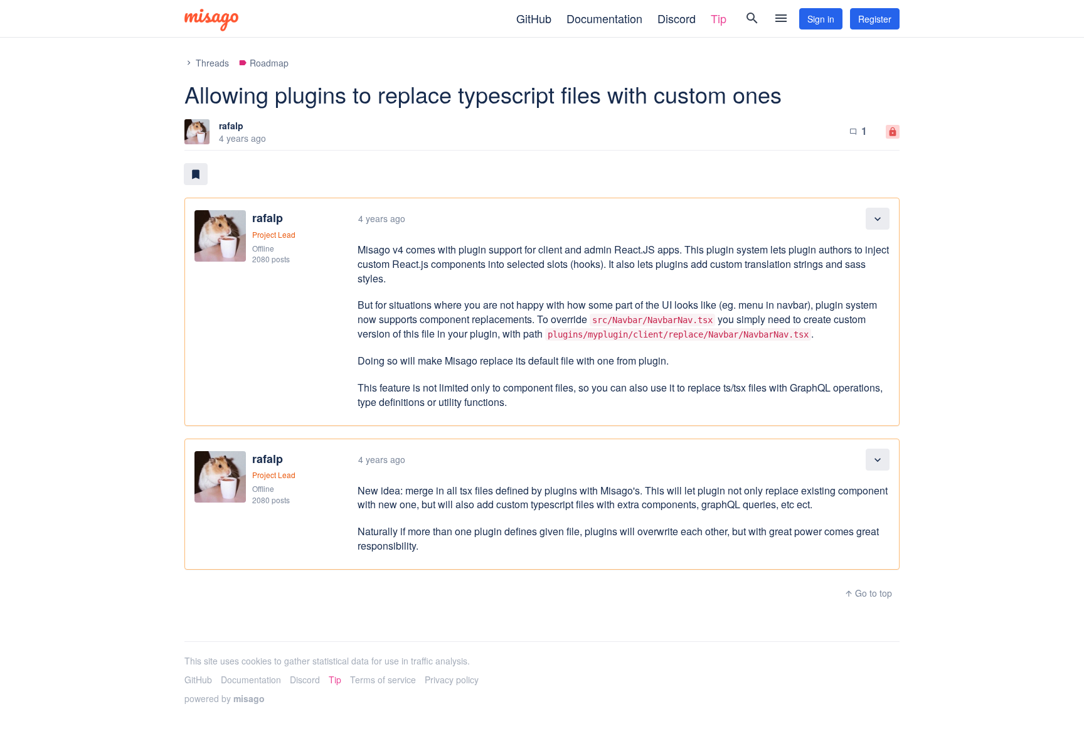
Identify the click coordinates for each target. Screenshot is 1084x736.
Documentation (604, 18)
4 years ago (381, 218)
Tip (718, 18)
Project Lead (273, 234)
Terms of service (383, 679)
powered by (224, 698)
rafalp (231, 125)
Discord (676, 18)
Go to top (868, 593)
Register (874, 19)
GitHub (533, 18)
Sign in (820, 19)
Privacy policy (452, 679)
